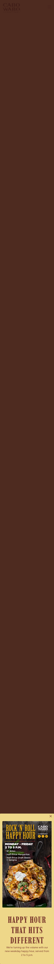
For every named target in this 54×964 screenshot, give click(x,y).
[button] (51, 816)
